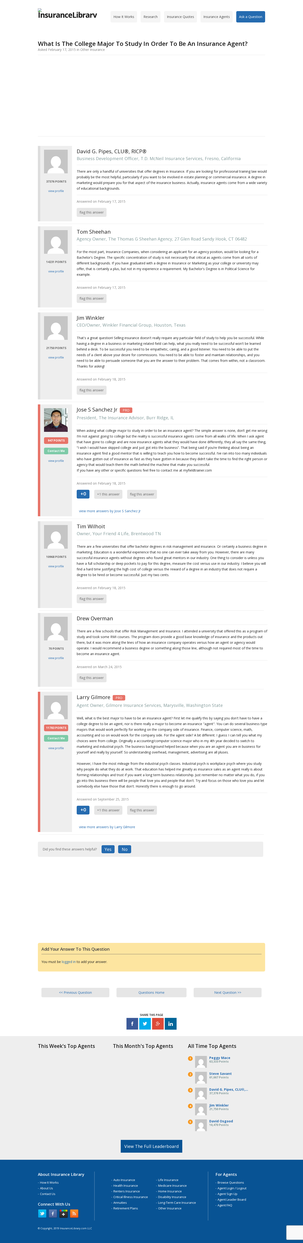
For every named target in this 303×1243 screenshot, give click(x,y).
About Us (46, 1188)
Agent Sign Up (227, 1194)
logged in (69, 961)
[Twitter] (145, 1024)
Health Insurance (125, 1185)
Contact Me (56, 451)
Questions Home (151, 992)
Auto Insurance (124, 1180)
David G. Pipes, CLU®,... (228, 1089)
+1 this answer (108, 494)
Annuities (120, 1202)
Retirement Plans (125, 1208)
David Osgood (221, 1121)
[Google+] (158, 1024)
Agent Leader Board (232, 1199)
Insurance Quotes (180, 16)
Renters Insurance (126, 1191)
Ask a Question (250, 16)
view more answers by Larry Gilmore (107, 827)
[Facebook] (132, 1024)
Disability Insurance (172, 1197)
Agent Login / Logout (232, 1188)
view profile (56, 191)
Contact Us (47, 1194)
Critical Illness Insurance (130, 1197)
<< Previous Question (75, 992)
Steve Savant (220, 1073)
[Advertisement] (151, 95)
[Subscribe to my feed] (74, 1214)
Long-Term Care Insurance (177, 1202)
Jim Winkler (219, 1105)
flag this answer (92, 212)
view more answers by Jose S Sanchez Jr (110, 511)
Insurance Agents (216, 16)
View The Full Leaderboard (151, 1146)
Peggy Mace (219, 1057)
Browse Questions (231, 1182)
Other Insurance (170, 1208)
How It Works (123, 16)
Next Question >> (227, 992)
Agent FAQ (225, 1205)
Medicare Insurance (172, 1185)
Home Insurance (170, 1191)
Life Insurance (168, 1180)
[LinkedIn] (171, 1024)
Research (150, 16)
